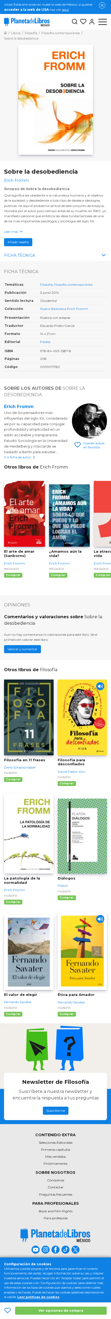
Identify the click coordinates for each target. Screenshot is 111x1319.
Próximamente (55, 1163)
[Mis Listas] (82, 22)
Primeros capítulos (55, 1150)
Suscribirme (55, 1111)
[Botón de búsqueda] (74, 22)
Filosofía (46, 285)
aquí (65, 10)
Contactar (56, 1187)
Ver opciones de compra (61, 1311)
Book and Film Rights (55, 1211)
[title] (55, 1235)
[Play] (100, 686)
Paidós (45, 342)
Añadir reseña (18, 242)
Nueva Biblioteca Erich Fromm (64, 309)
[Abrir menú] (102, 21)
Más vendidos (55, 1156)
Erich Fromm (19, 406)
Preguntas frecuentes (55, 1194)
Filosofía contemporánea (73, 285)
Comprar (13, 575)
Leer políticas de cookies (38, 1297)
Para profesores (56, 1218)
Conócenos (55, 1180)
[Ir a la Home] (5, 33)
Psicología (11, 568)
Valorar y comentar (22, 649)
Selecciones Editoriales (55, 1143)
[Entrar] (90, 22)
